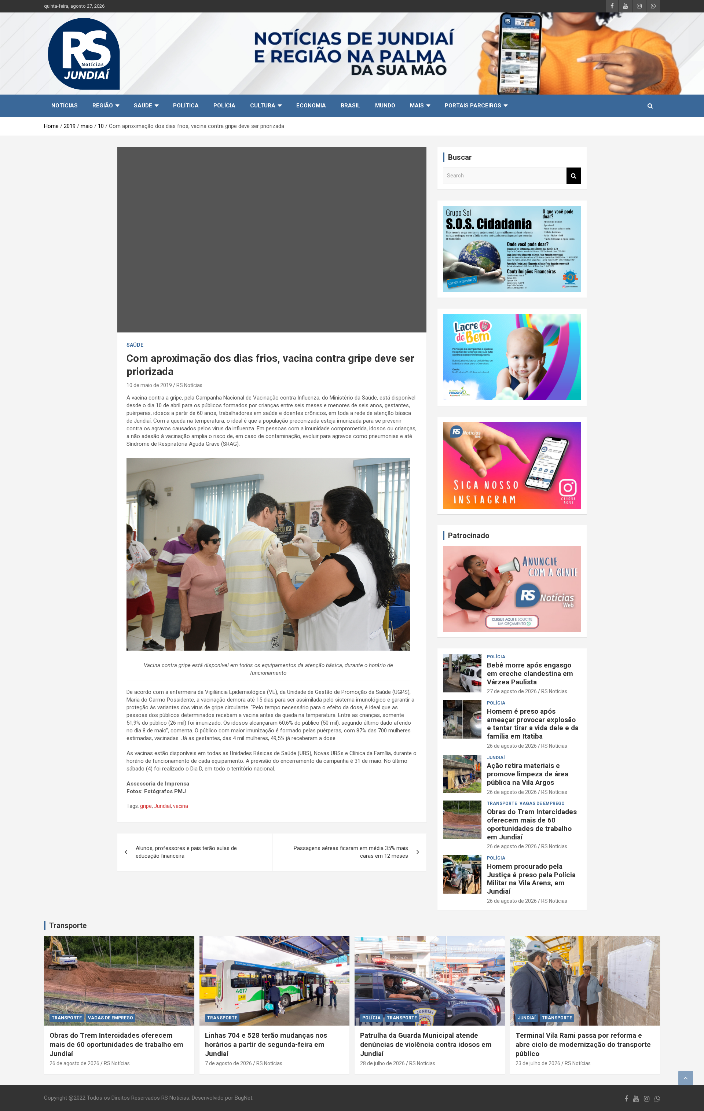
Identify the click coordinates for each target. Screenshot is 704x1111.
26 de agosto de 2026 (512, 746)
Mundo (385, 105)
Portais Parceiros (473, 105)
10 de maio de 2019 (149, 385)
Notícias (64, 105)
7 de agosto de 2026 (228, 1063)
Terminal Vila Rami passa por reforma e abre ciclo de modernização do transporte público (583, 1044)
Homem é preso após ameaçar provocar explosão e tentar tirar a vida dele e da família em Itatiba (533, 723)
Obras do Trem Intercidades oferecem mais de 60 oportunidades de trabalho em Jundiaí (532, 824)
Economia (311, 105)
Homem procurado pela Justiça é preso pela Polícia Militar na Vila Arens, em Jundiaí (531, 878)
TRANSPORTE (502, 803)
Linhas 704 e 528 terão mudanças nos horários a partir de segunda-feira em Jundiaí (266, 1044)
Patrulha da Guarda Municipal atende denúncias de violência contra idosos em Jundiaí (426, 1044)
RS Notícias (189, 385)
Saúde (143, 105)
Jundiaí (162, 806)
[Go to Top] (685, 1078)
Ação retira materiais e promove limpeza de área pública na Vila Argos (527, 774)
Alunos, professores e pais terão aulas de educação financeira (186, 852)
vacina (180, 806)
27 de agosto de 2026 (512, 691)
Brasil (350, 105)
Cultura (262, 105)
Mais (417, 105)
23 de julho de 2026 (538, 1063)
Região (102, 105)
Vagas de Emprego (542, 803)
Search (573, 176)
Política (186, 105)
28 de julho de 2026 (382, 1063)
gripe (146, 806)
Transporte (68, 925)
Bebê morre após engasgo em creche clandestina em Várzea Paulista (530, 673)
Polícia (224, 105)
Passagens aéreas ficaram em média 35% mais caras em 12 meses (351, 852)
